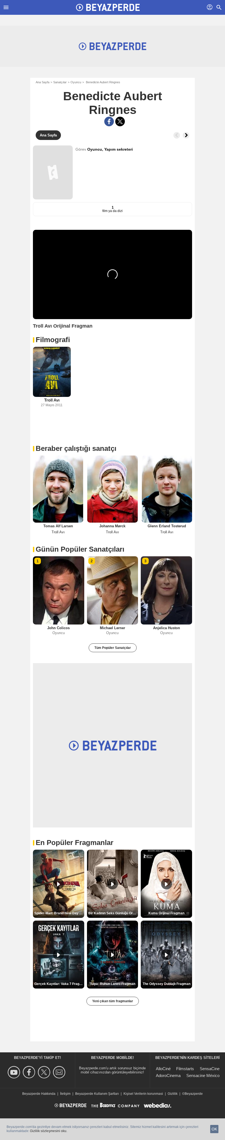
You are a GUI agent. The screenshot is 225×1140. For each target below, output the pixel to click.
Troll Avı (52, 400)
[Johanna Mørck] (112, 489)
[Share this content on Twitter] (120, 121)
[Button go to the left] (176, 135)
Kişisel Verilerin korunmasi (143, 1094)
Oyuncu (76, 82)
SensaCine (210, 1068)
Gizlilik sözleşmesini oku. (48, 1131)
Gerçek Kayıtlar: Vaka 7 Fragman (59, 984)
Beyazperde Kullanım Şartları (97, 1094)
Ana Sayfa (42, 82)
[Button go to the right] (186, 135)
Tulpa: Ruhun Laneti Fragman (112, 984)
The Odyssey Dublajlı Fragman (166, 984)
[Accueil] (108, 7)
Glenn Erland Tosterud (167, 526)
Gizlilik (173, 1094)
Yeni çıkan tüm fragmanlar (112, 1001)
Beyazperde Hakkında (38, 1094)
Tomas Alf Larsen (58, 526)
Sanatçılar (60, 82)
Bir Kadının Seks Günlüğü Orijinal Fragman (113, 913)
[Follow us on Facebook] (30, 1072)
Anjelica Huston (166, 628)
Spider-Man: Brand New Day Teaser (59, 913)
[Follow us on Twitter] (45, 1072)
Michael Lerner (112, 628)
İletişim (65, 1094)
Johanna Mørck (112, 526)
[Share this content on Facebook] (109, 121)
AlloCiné (163, 1068)
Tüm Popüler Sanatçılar (112, 648)
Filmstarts (185, 1068)
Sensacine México (203, 1075)
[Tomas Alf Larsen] (58, 489)
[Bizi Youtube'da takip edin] (15, 1072)
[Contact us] (60, 1072)
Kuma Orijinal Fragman (166, 913)
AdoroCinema (168, 1075)
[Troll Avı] (52, 372)
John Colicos (58, 628)
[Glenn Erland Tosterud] (167, 489)
